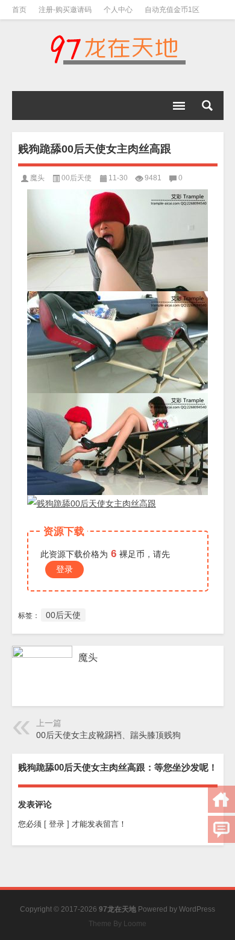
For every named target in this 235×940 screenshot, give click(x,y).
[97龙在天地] (118, 49)
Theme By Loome (117, 923)
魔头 (37, 178)
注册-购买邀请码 (65, 9)
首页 (19, 9)
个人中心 (118, 9)
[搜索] (207, 105)
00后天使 (76, 178)
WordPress (197, 909)
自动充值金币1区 (172, 9)
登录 (64, 569)
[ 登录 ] (57, 823)
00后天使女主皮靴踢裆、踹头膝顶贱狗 (108, 735)
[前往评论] (221, 829)
